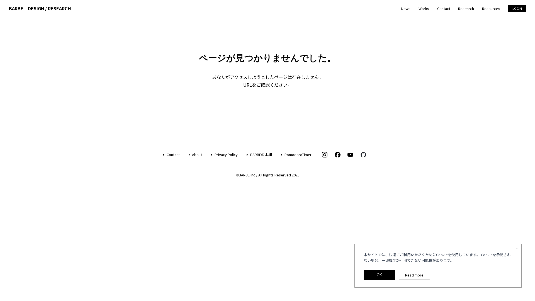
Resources (491, 8)
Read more (414, 275)
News (405, 8)
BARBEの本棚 (261, 154)
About (197, 154)
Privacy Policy (226, 154)
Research (466, 8)
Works (424, 8)
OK (379, 275)
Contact (443, 8)
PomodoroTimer (298, 154)
